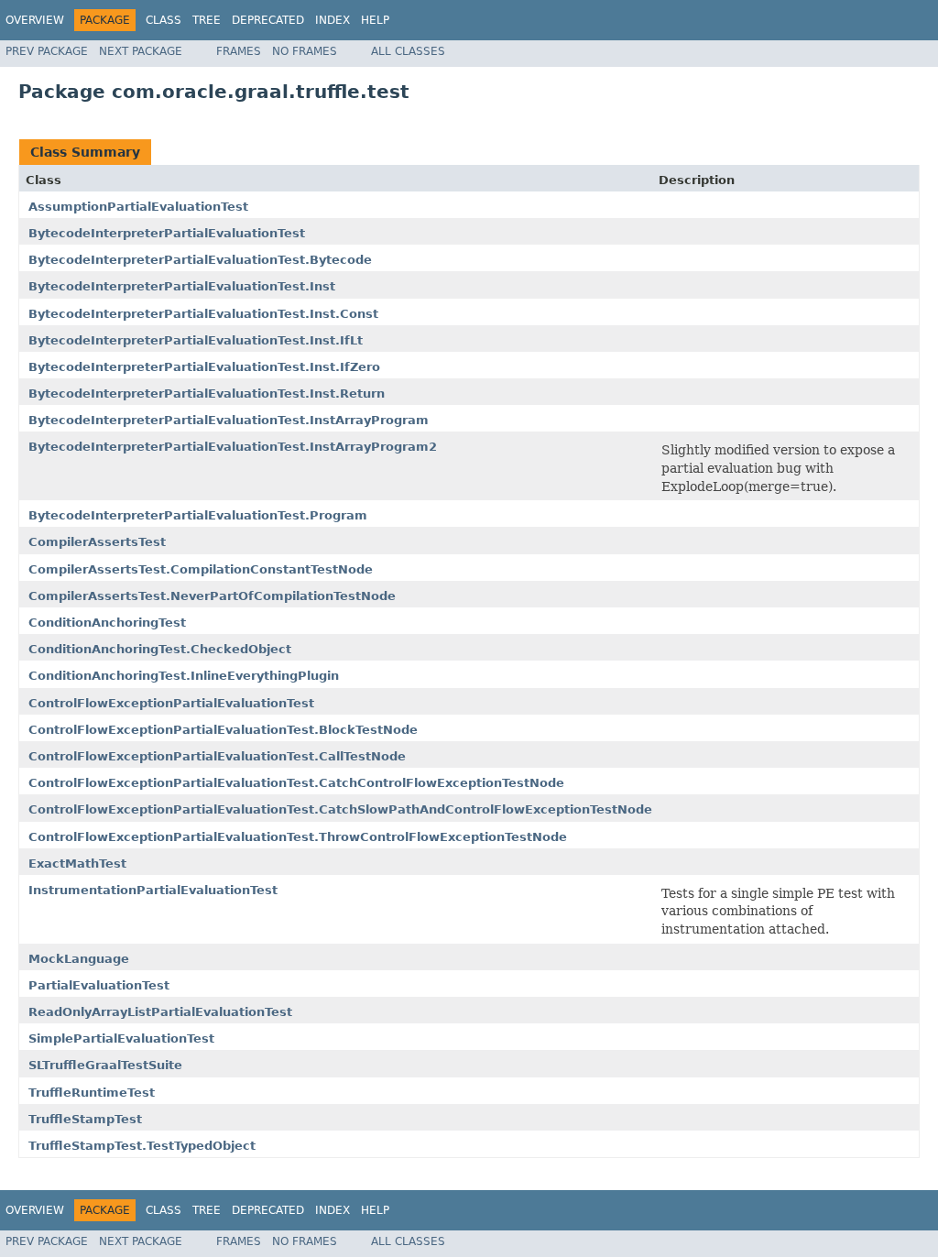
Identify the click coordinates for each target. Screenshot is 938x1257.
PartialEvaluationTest (98, 985)
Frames (238, 51)
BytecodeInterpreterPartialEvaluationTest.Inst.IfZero (204, 367)
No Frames (304, 51)
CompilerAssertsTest (97, 542)
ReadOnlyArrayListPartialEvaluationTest (160, 1012)
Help (375, 20)
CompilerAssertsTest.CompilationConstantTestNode (200, 569)
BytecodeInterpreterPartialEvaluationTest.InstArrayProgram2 (232, 447)
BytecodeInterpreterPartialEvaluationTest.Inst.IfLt (195, 340)
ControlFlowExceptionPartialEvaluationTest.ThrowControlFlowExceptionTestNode (297, 837)
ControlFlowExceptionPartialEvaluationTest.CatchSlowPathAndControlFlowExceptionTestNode (340, 809)
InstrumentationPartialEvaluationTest (153, 890)
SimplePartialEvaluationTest (121, 1038)
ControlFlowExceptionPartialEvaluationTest (171, 703)
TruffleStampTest (85, 1119)
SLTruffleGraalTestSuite (105, 1065)
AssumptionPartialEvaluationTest (138, 206)
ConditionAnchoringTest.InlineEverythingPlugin (183, 676)
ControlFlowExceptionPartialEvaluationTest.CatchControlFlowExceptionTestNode (296, 783)
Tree (206, 20)
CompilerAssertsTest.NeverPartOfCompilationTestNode (212, 596)
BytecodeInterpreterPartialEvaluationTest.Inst (181, 286)
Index (332, 20)
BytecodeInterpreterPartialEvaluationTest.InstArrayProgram (228, 420)
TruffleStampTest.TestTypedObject (142, 1146)
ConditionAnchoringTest (107, 622)
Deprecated (268, 20)
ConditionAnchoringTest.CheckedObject (159, 649)
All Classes (408, 51)
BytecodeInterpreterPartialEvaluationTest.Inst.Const (203, 314)
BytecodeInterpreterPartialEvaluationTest (166, 233)
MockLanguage (78, 959)
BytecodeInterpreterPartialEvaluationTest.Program (197, 515)
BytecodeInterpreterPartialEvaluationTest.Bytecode (200, 260)
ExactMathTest (77, 863)
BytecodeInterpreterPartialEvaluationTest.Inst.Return (206, 393)
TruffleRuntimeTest (91, 1092)
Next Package (140, 51)
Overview (34, 20)
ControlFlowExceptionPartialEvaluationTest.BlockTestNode (223, 730)
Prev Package (46, 51)
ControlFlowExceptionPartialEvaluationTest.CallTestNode (217, 756)
